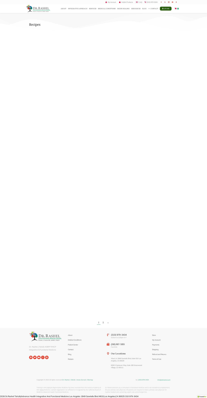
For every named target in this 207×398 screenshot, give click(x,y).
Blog (69, 354)
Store (154, 335)
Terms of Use (156, 359)
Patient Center (73, 345)
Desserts (134, 232)
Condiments (85, 90)
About (70, 335)
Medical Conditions (74, 340)
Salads (134, 90)
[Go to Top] (204, 395)
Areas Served (81, 380)
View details (33, 100)
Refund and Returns (159, 354)
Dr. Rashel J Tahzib (68, 380)
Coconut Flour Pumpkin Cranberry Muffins (154, 228)
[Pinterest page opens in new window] (176, 2)
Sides (92, 90)
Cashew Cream (88, 228)
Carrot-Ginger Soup (40, 228)
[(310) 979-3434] (108, 334)
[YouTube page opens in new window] (172, 2)
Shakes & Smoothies (37, 90)
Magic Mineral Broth (142, 157)
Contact (70, 349)
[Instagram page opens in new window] (168, 2)
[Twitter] (35, 357)
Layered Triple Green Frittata (95, 157)
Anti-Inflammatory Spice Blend (46, 299)
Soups (31, 161)
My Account (156, 340)
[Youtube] (39, 357)
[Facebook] (31, 357)
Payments (155, 345)
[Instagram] (43, 357)
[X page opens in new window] (165, 2)
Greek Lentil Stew (38, 157)
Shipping (155, 349)
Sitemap (90, 380)
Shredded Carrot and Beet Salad (149, 86)
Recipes (70, 359)
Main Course (85, 161)
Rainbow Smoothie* (40, 86)
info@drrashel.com (163, 380)
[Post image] (52, 58)
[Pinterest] (47, 357)
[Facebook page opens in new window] (161, 2)
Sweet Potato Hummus (93, 86)
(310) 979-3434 (152, 2)
